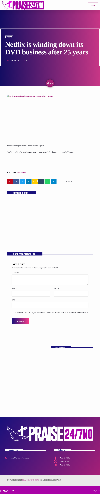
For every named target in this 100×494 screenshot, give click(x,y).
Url (13, 300)
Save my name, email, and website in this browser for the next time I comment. (51, 313)
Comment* (16, 272)
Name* (14, 288)
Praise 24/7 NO (58, 388)
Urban (9, 37)
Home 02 (56, 377)
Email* (57, 288)
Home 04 (56, 366)
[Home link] (23, 5)
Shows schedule (58, 399)
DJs (11, 359)
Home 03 (56, 356)
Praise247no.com (30, 480)
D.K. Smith (14, 364)
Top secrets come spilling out (67, 231)
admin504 (22, 172)
